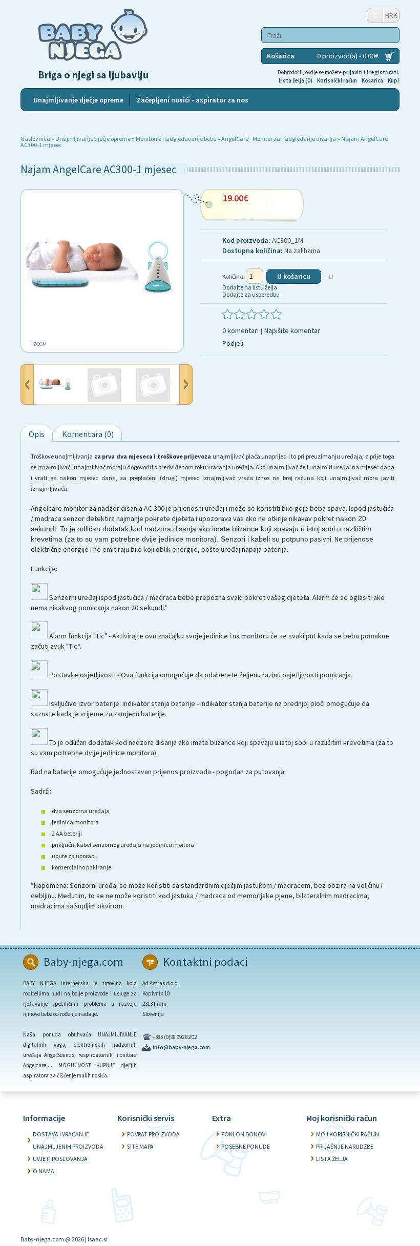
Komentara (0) (88, 434)
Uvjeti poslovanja (60, 1158)
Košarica (372, 80)
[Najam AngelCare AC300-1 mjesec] (55, 385)
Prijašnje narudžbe (344, 1146)
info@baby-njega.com (181, 1047)
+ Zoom (38, 344)
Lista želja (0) (295, 80)
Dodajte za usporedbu (251, 294)
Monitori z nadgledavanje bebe (176, 138)
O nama (43, 1171)
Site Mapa (140, 1146)
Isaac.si (98, 1239)
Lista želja (332, 1158)
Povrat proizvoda (153, 1134)
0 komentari (240, 330)
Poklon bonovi (244, 1134)
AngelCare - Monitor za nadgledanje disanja (279, 138)
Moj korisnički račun (347, 1134)
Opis (37, 434)
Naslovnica (35, 138)
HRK (391, 15)
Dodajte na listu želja (249, 287)
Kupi (393, 80)
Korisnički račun (337, 80)
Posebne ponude (245, 1146)
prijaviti (353, 72)
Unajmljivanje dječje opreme (78, 100)
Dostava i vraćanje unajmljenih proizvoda (68, 1140)
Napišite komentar (292, 330)
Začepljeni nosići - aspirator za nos (192, 100)
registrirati (383, 72)
